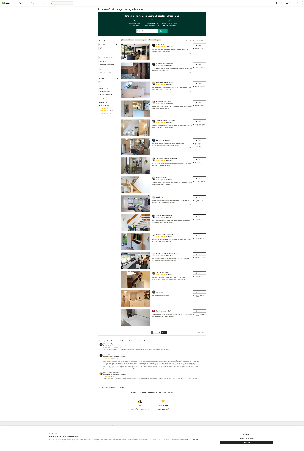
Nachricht (200, 45)
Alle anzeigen (101, 98)
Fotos (14, 3)
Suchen (162, 31)
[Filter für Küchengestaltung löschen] (159, 40)
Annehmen (246, 442)
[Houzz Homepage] (6, 3)
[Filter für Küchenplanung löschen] (145, 40)
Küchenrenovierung (105, 91)
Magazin (33, 3)
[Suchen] (51, 3)
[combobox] (62, 3)
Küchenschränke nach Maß (107, 86)
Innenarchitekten (104, 70)
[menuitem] (15, 3)
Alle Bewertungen (104, 105)
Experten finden (23, 3)
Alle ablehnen (246, 434)
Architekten (103, 61)
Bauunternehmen (104, 67)
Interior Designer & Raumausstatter (109, 72)
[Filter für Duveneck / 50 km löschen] (133, 40)
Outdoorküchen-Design (106, 94)
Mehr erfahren (120, 387)
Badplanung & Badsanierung (107, 64)
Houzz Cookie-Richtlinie (193, 439)
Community (42, 3)
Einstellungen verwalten (246, 438)
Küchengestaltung (105, 89)
